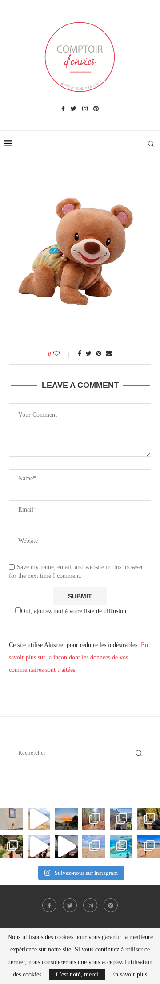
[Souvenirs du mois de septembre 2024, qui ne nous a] (66, 846)
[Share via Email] (109, 354)
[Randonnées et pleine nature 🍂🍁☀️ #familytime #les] (93, 819)
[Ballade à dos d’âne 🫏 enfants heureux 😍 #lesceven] (121, 819)
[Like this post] (62, 354)
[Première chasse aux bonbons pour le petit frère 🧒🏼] (11, 846)
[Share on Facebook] (79, 354)
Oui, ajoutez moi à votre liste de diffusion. (74, 611)
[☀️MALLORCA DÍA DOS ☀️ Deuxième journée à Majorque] (121, 846)
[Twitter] (73, 109)
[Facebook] (63, 109)
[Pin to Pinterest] (98, 354)
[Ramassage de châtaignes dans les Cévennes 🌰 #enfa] (148, 819)
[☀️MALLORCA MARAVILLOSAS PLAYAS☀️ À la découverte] (93, 846)
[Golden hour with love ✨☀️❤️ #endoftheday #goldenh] (66, 819)
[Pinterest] (96, 109)
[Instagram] (85, 109)
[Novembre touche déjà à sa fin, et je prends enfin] (39, 819)
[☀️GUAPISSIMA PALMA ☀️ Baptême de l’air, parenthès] (148, 846)
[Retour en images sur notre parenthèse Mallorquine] (39, 846)
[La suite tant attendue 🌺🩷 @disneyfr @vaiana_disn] (11, 819)
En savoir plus (129, 975)
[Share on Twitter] (89, 354)
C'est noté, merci (77, 974)
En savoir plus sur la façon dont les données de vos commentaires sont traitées (78, 657)
